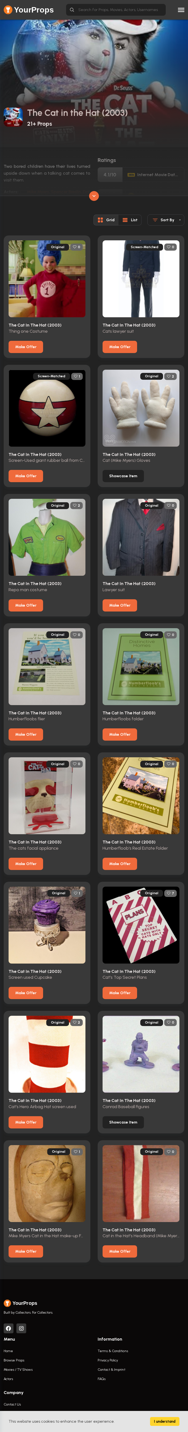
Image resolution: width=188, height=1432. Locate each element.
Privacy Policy (108, 1360)
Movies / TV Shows (18, 1370)
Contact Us (12, 1404)
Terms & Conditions (113, 1351)
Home (8, 1351)
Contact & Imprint (111, 1370)
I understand (165, 1421)
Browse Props (14, 1360)
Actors (8, 1379)
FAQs (102, 1379)
